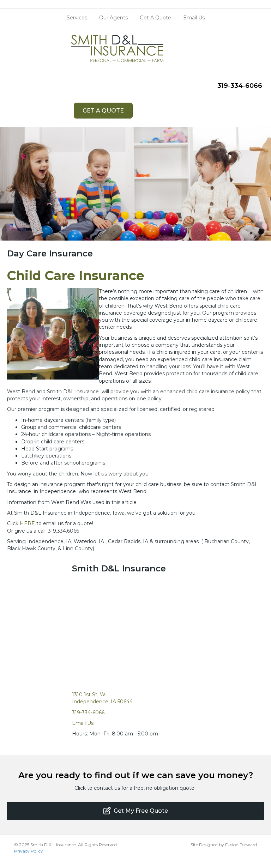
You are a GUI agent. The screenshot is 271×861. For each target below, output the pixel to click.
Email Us (194, 17)
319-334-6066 (239, 86)
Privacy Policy (28, 851)
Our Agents (113, 17)
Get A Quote (155, 17)
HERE (27, 523)
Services (77, 17)
